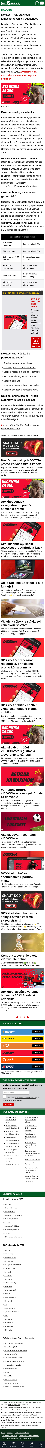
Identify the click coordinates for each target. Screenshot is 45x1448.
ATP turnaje (8, 1276)
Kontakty (10, 1433)
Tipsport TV (8, 1376)
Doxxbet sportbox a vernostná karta (20, 390)
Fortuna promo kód (10, 1354)
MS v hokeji (8, 1286)
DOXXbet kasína (22, 409)
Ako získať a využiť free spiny (14, 1387)
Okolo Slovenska (9, 1308)
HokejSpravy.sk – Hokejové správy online (11, 1119)
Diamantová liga (9, 1268)
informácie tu (36, 1407)
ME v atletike (8, 1326)
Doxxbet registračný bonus (13, 1358)
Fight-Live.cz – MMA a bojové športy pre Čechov (32, 1170)
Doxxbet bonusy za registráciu (17, 363)
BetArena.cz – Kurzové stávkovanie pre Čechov (32, 1162)
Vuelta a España (9, 1211)
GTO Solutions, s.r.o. (28, 1439)
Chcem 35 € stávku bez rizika (36, 342)
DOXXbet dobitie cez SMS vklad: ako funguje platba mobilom (19, 708)
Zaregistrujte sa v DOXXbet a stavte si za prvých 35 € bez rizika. (20, 75)
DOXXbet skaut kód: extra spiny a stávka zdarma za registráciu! (19, 917)
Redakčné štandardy (22, 1433)
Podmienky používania (9, 1436)
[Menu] (42, 3)
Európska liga (8, 1254)
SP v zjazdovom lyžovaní (12, 1265)
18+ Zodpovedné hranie (10, 1439)
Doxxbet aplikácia (11, 381)
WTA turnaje (8, 1279)
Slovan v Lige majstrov (11, 1208)
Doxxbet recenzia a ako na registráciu (21, 372)
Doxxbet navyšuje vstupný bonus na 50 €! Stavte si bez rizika (20, 995)
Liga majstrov (8, 1204)
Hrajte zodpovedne (14, 1405)
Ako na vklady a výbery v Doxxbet (19, 376)
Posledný (28, 1017)
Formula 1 (7, 1272)
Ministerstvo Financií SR (20, 1422)
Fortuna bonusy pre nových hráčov (15, 1350)
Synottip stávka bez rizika (12, 1365)
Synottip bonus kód (10, 1369)
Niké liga (7, 1222)
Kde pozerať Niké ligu (11, 1226)
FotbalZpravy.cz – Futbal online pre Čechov (30, 1136)
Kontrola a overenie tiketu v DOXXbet (21, 385)
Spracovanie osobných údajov (29, 1436)
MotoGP (7, 1294)
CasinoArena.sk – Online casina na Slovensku (31, 1128)
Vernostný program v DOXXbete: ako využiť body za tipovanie (22, 793)
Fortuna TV (8, 1372)
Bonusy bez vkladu (10, 1379)
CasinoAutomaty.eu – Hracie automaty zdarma (32, 1119)
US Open (7, 1233)
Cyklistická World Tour (11, 1312)
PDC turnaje (8, 1301)
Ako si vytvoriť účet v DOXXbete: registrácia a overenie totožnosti (18, 751)
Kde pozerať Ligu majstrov (13, 1215)
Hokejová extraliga (10, 1283)
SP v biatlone (8, 1261)
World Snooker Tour (10, 1297)
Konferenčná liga (10, 1257)
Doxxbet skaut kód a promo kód (14, 1361)
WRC (6, 1315)
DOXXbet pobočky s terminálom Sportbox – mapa (18, 877)
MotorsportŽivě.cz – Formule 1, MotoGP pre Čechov (31, 1179)
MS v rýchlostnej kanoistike (13, 1237)
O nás (3, 1433)
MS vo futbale (8, 1330)
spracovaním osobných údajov (25, 1098)
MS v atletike (8, 1323)
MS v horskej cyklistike (11, 1230)
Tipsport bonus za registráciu (13, 1343)
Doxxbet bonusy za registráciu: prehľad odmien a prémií (17, 505)
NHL (5, 1305)
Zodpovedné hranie (18, 1425)
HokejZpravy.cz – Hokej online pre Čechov (30, 1145)
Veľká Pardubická (10, 1290)
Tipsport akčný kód (10, 1347)
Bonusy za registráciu (11, 1383)
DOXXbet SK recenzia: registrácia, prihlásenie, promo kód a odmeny (17, 663)
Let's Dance (8, 1319)
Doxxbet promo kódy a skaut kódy (19, 367)
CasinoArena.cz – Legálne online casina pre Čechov (32, 1153)
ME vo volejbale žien (11, 1219)
